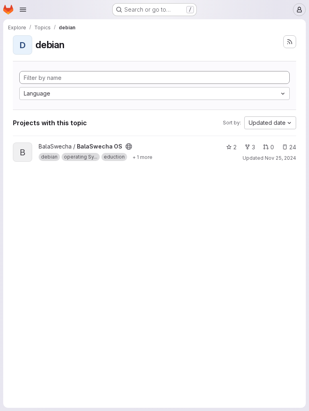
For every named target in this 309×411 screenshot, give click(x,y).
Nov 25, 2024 (280, 158)
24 (292, 147)
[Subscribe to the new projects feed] (289, 41)
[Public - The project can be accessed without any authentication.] (129, 146)
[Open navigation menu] (22, 9)
